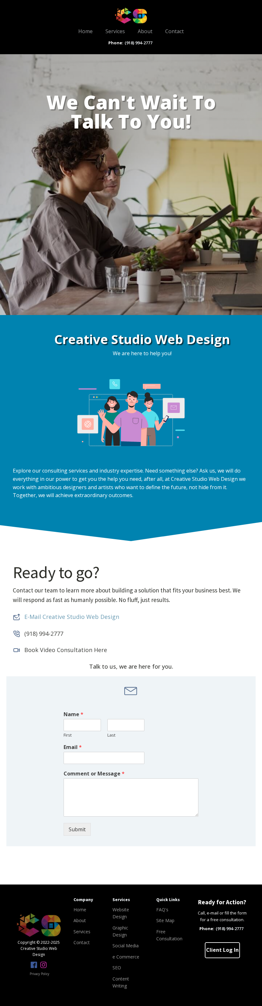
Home (85, 31)
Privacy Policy (39, 974)
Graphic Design (120, 931)
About (145, 31)
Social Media (125, 946)
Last (111, 735)
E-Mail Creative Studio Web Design (71, 616)
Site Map (165, 920)
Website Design (120, 913)
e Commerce (125, 957)
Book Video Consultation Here (65, 650)
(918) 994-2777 (138, 43)
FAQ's (162, 910)
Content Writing (120, 982)
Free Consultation (169, 935)
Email (73, 747)
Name (73, 714)
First (68, 735)
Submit (77, 829)
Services (115, 31)
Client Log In (222, 949)
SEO (116, 968)
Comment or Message (94, 773)
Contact (174, 31)
